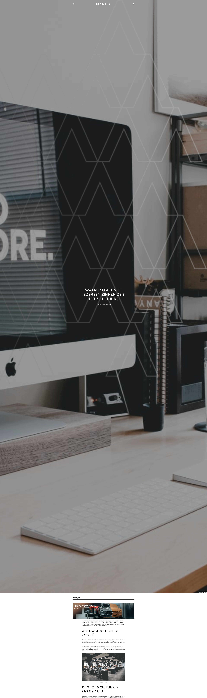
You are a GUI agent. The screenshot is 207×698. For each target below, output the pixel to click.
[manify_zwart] (103, 4)
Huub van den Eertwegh (106, 304)
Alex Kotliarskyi (104, 682)
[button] (73, 4)
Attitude (76, 598)
